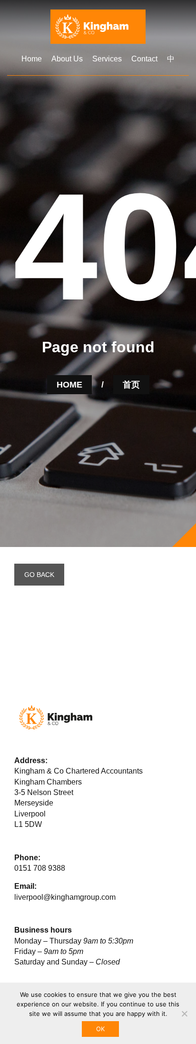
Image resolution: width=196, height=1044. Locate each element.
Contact (144, 59)
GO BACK (39, 574)
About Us (67, 59)
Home (31, 59)
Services (107, 59)
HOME (69, 384)
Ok (100, 1029)
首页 (131, 384)
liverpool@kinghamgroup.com (65, 897)
